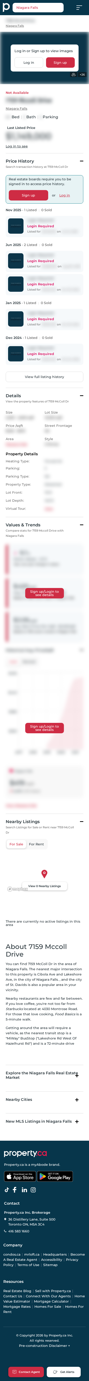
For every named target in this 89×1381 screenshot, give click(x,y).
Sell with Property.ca (53, 1291)
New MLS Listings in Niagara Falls (39, 1121)
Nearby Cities (19, 1099)
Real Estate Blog (17, 1291)
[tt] (8, 1190)
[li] (25, 1190)
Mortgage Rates (17, 1306)
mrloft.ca (31, 1254)
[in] (34, 1190)
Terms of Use (28, 1265)
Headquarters (55, 1254)
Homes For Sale (47, 1306)
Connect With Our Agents (48, 1296)
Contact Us (12, 1296)
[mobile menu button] (82, 7)
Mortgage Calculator (51, 1301)
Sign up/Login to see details (44, 593)
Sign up (60, 62)
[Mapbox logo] (17, 889)
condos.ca (11, 1254)
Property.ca (14, 1164)
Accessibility (51, 1260)
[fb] (16, 1190)
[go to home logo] (25, 1153)
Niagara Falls (15, 25)
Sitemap (50, 1265)
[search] (38, 7)
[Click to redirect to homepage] (6, 7)
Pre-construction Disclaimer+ (44, 1346)
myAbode (39, 1164)
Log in (28, 62)
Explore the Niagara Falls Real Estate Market (42, 1075)
